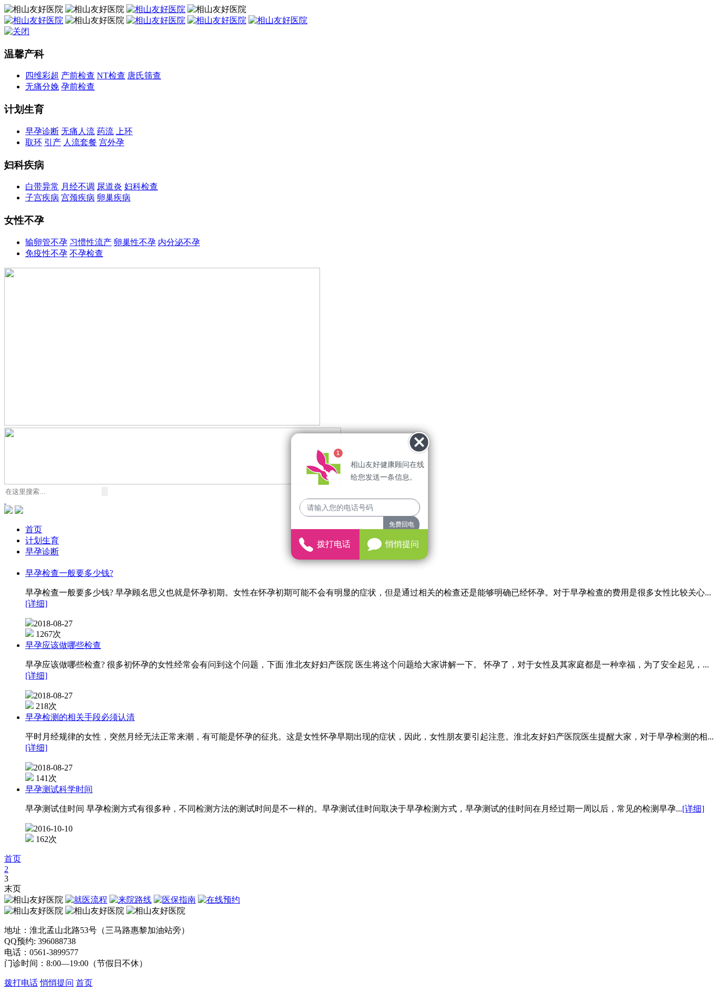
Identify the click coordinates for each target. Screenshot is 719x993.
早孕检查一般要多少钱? (69, 573)
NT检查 (111, 75)
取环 (33, 142)
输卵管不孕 (46, 242)
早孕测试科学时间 (59, 789)
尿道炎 (109, 186)
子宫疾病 (42, 197)
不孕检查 (86, 253)
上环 (124, 131)
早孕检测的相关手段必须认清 (80, 717)
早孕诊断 (42, 131)
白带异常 (42, 186)
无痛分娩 (42, 86)
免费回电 (401, 524)
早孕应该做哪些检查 (63, 645)
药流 (105, 131)
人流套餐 (80, 142)
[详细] (36, 603)
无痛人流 (78, 131)
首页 (33, 529)
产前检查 (78, 75)
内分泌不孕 (179, 242)
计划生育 (42, 540)
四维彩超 (42, 75)
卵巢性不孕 (135, 242)
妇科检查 (141, 186)
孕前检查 (78, 86)
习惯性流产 (90, 242)
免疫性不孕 (46, 253)
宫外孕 (111, 142)
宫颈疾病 (78, 197)
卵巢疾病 (114, 197)
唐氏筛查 (144, 75)
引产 (52, 142)
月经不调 (78, 186)
